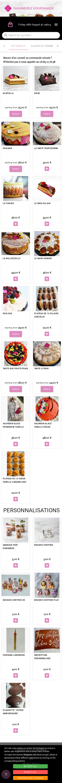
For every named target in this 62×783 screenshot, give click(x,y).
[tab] (18, 46)
